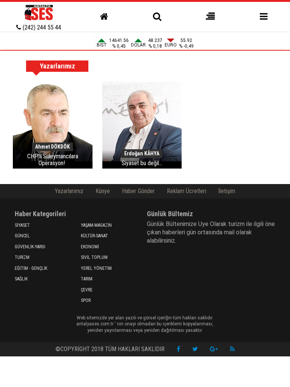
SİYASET (22, 225)
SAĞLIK (21, 279)
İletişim (226, 191)
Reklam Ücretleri (186, 191)
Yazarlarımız (69, 191)
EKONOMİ (90, 246)
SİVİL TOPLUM (94, 257)
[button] (210, 17)
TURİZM (22, 257)
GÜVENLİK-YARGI (30, 246)
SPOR (86, 300)
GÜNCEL (22, 235)
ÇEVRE (87, 290)
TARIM (87, 279)
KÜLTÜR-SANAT (94, 235)
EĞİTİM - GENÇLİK (31, 268)
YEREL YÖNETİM (96, 268)
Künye (103, 191)
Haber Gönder (138, 191)
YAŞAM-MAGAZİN (96, 225)
